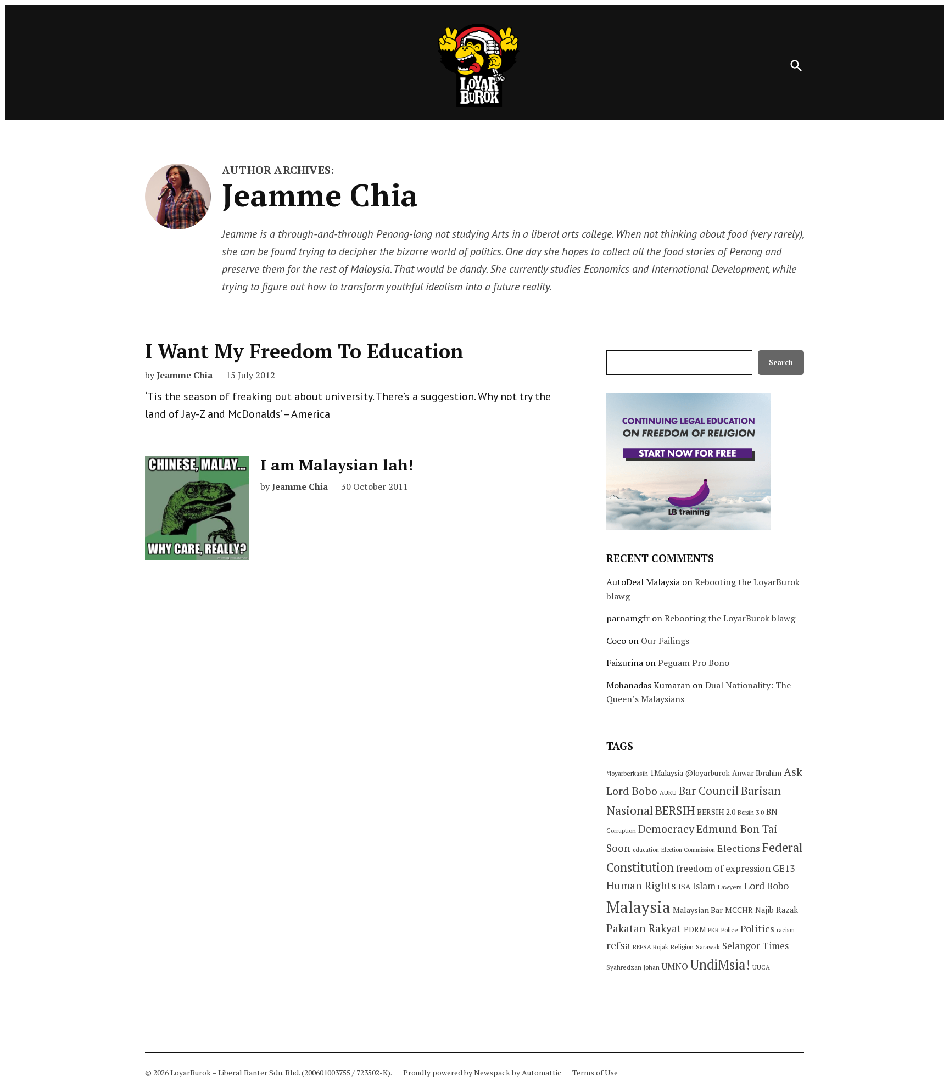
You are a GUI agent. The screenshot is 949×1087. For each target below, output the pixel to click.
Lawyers (730, 887)
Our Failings (665, 641)
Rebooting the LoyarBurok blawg (730, 618)
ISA (684, 887)
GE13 (784, 868)
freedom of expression (723, 868)
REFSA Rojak (650, 947)
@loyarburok (707, 773)
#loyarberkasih (627, 773)
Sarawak (708, 947)
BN (772, 811)
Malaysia (638, 907)
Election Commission (688, 850)
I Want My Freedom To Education (304, 351)
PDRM (695, 929)
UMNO (675, 966)
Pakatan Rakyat (644, 928)
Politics (757, 928)
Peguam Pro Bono (693, 663)
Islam (704, 885)
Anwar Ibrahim (756, 773)
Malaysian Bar (698, 910)
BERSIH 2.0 (716, 811)
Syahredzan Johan (633, 967)
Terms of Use (595, 1072)
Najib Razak (776, 910)
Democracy (666, 828)
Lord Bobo (766, 885)
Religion (682, 947)
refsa (618, 945)
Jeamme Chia (185, 375)
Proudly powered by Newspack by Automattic (482, 1072)
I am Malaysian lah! (336, 465)
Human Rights (641, 885)
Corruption (621, 830)
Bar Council (709, 790)
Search (781, 362)
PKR (713, 930)
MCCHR (739, 910)
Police (729, 930)
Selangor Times (755, 945)
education (646, 850)
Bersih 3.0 (751, 812)
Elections (738, 848)
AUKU (668, 792)
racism (786, 930)
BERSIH (675, 810)
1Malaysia (666, 773)
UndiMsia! (720, 964)
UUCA (761, 967)
